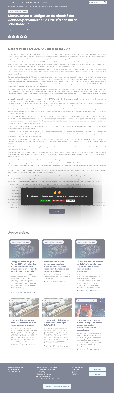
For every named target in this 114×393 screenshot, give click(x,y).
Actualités (29, 2)
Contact (44, 2)
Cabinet (20, 2)
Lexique (36, 2)
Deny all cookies (59, 200)
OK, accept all (46, 200)
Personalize (70, 200)
